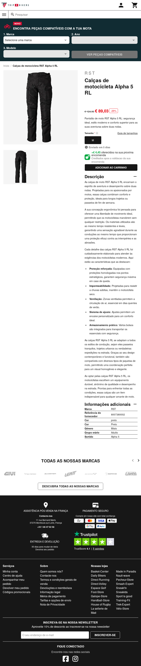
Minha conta (10, 571)
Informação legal (50, 592)
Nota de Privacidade (52, 604)
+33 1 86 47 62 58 (45, 526)
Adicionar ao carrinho (111, 167)
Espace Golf (98, 588)
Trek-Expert (123, 604)
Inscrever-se (105, 635)
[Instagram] (75, 659)
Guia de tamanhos (127, 133)
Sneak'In (121, 588)
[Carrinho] (134, 5)
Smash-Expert (124, 584)
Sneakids (122, 592)
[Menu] (4, 14)
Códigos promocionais (16, 592)
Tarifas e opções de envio (55, 600)
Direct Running (100, 580)
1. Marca (8, 34)
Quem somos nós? (51, 571)
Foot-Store (97, 592)
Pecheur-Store (125, 580)
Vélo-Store (122, 608)
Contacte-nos (45, 516)
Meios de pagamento (53, 596)
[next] (138, 461)
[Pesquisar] (12, 14)
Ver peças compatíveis (104, 54)
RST (90, 73)
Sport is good (124, 596)
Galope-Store (99, 596)
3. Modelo (9, 48)
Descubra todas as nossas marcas (70, 486)
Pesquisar (21, 15)
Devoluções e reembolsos (56, 588)
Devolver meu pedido (16, 588)
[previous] (132, 461)
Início (6, 65)
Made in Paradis (126, 571)
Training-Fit (123, 600)
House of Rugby (101, 604)
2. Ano (76, 34)
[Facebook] (65, 659)
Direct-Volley (98, 584)
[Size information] (97, 133)
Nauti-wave (123, 575)
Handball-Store (100, 600)
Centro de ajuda (12, 575)
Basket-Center (100, 571)
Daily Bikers (98, 575)
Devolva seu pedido (44, 549)
